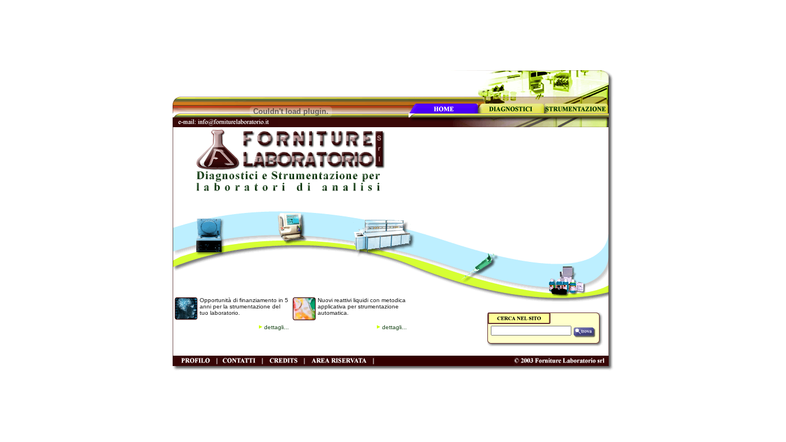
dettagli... (276, 327)
